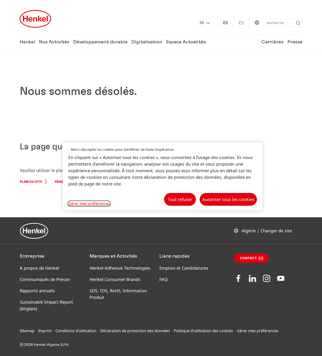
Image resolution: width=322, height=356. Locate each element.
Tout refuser (180, 199)
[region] (163, 176)
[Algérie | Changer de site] (257, 22)
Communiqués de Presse (45, 279)
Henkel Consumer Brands (115, 279)
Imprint (45, 330)
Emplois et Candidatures (183, 268)
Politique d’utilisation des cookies (203, 330)
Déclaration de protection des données (135, 330)
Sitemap (27, 330)
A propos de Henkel (39, 268)
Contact (248, 258)
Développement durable (100, 42)
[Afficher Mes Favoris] (241, 22)
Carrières (272, 42)
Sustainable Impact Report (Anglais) (46, 305)
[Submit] (298, 23)
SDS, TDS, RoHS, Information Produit (118, 294)
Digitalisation (146, 42)
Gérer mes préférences (257, 330)
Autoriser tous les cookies (228, 199)
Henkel (27, 42)
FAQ (163, 279)
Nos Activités (54, 42)
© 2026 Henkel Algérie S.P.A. (44, 345)
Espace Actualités (186, 42)
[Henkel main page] (35, 18)
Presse (294, 42)
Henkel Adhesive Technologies (120, 268)
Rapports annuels (37, 290)
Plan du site (31, 182)
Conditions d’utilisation (75, 330)
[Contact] (225, 22)
